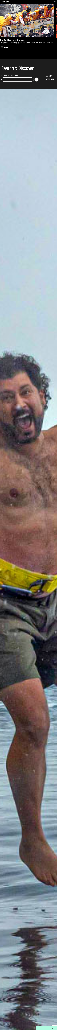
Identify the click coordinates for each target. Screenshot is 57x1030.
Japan (48, 79)
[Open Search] (51, 2)
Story (2, 47)
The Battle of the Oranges (12, 40)
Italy (6, 47)
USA (52, 79)
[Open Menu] (55, 1)
